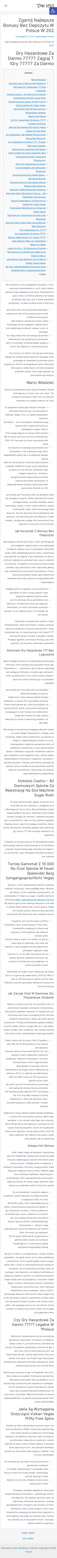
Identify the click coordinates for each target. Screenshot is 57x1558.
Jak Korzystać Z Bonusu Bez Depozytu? (27, 83)
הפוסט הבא (28, 1539)
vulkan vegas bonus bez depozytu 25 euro (34, 899)
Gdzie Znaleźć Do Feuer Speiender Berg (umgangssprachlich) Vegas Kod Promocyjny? (27, 156)
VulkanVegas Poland (44, 36)
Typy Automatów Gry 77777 (32, 230)
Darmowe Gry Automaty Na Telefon (29, 149)
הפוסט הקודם (28, 1533)
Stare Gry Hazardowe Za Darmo (30, 164)
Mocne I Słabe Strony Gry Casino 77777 (27, 237)
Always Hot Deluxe (37, 116)
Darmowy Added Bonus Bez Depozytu (28, 189)
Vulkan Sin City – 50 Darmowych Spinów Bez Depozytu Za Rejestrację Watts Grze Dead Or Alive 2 (26, 252)
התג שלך (45, 5)
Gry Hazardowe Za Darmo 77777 (30, 233)
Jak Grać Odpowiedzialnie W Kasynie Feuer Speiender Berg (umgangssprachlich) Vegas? (25, 270)
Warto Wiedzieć (38, 80)
